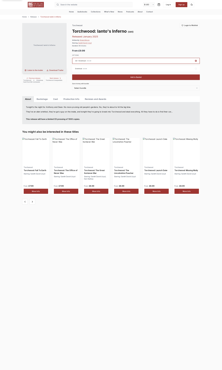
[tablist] (111, 99)
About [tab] (28, 99)
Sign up (181, 5)
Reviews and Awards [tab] (95, 99)
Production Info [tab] (71, 99)
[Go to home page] (36, 4)
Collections (95, 12)
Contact (149, 12)
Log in (168, 5)
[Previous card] (25, 202)
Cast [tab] (55, 99)
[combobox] (136, 88)
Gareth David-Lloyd (85, 43)
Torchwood (77, 25)
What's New (109, 12)
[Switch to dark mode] (191, 4)
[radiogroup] (136, 65)
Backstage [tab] (42, 99)
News (120, 12)
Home (71, 12)
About (140, 12)
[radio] (136, 61)
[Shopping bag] (159, 4)
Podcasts (130, 12)
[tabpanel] (111, 113)
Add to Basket (136, 77)
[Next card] (32, 202)
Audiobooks (82, 12)
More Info (36, 191)
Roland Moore (84, 40)
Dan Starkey (88, 179)
